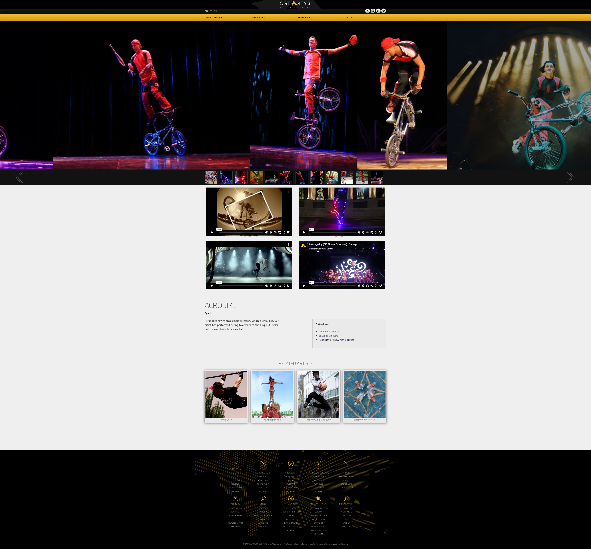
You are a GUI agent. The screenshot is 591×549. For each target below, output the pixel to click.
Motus (263, 476)
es (210, 11)
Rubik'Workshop (318, 526)
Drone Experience (318, 515)
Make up (346, 522)
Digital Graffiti (291, 476)
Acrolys (235, 472)
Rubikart (291, 483)
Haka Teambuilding (318, 530)
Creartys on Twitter (367, 10)
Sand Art (291, 480)
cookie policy (343, 544)
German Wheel (235, 487)
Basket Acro (346, 483)
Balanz (235, 476)
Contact (349, 17)
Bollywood (319, 480)
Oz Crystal (235, 511)
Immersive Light (346, 508)
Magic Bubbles (235, 515)
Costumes (346, 519)
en (206, 11)
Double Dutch (346, 487)
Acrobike (346, 472)
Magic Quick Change (263, 515)
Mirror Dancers (318, 476)
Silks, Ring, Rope (263, 472)
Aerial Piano (263, 480)
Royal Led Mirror (235, 522)
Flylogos (263, 487)
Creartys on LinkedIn (378, 10)
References (304, 17)
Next (570, 177)
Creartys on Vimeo (383, 10)
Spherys (235, 519)
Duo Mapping (318, 487)
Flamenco (318, 483)
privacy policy (333, 544)
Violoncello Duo (291, 526)
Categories (258, 17)
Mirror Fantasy (236, 508)
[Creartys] (295, 4)
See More (235, 491)
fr (215, 11)
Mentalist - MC (263, 519)
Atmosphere (346, 511)
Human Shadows (290, 487)
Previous (19, 177)
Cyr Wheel (235, 480)
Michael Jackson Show (318, 472)
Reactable (291, 519)
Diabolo (235, 483)
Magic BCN (263, 522)
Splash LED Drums (291, 508)
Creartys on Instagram (373, 10)
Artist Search (213, 17)
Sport (208, 313)
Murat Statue (263, 508)
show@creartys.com (275, 544)
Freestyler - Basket (346, 476)
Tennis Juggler (346, 480)
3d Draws (291, 472)
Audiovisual (346, 515)
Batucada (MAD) (291, 522)
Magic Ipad (263, 511)
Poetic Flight (263, 483)
